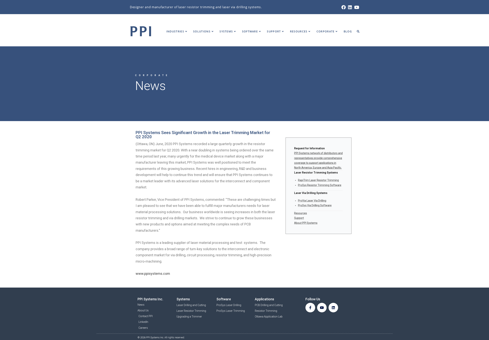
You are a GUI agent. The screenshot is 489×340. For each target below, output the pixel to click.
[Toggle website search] (358, 31)
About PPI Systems (305, 222)
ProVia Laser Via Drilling (312, 200)
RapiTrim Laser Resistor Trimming (318, 180)
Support (299, 217)
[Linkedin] (333, 307)
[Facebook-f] (310, 307)
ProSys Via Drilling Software (315, 205)
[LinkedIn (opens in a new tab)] (350, 7)
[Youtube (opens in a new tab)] (356, 7)
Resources (300, 213)
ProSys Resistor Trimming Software (319, 185)
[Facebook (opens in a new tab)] (343, 7)
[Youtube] (322, 307)
